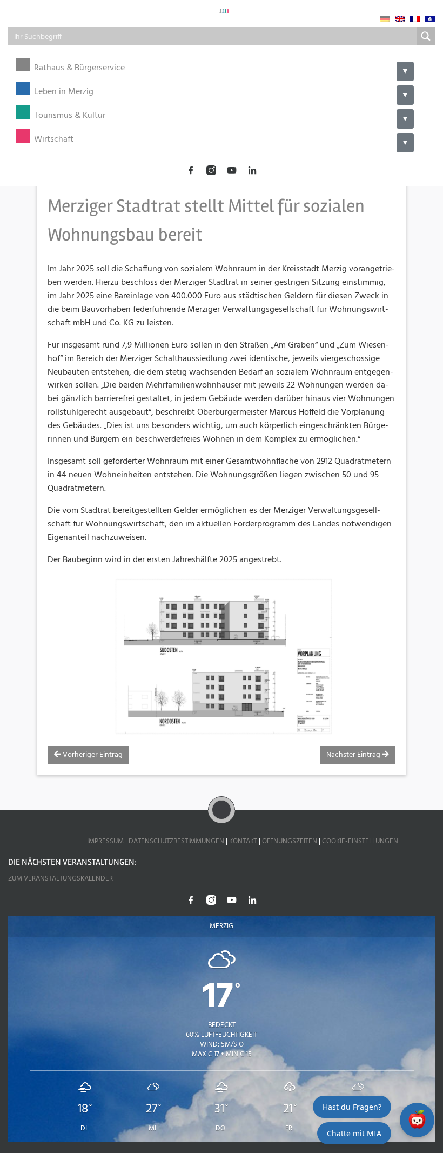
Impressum (105, 841)
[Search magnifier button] (426, 36)
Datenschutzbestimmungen (176, 841)
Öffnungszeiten (289, 841)
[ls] (430, 19)
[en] (400, 19)
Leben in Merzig (63, 92)
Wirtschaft (53, 139)
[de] (385, 19)
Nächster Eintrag (354, 755)
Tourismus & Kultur (69, 116)
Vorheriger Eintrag (92, 755)
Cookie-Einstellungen (360, 841)
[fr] (415, 19)
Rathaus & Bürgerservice (79, 68)
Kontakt (243, 841)
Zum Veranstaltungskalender (60, 878)
